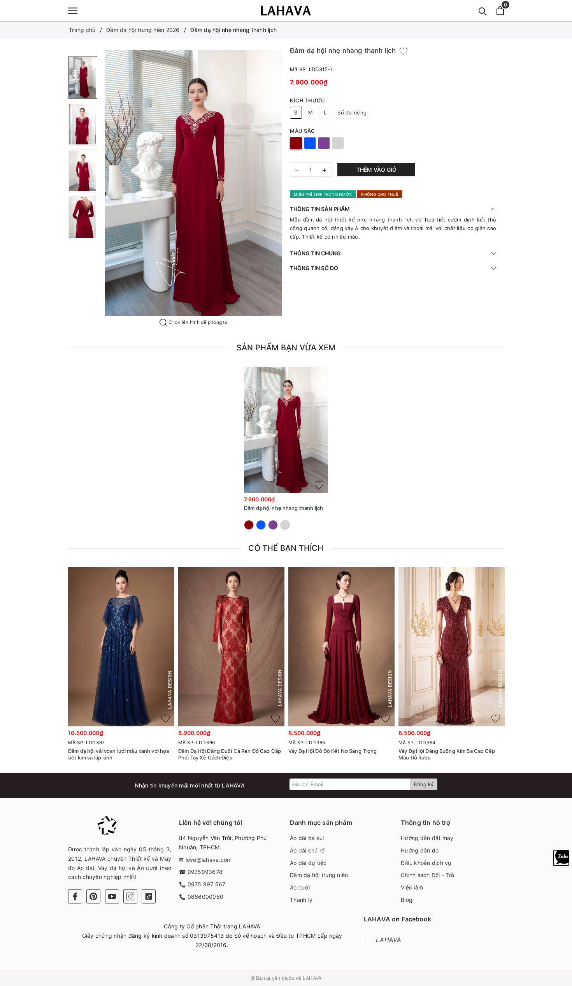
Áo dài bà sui (307, 838)
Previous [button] (47, 671)
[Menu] (72, 10)
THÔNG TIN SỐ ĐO (314, 268)
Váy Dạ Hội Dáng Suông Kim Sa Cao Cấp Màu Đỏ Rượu (446, 754)
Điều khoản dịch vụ (426, 862)
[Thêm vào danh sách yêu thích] (319, 485)
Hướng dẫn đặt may (427, 838)
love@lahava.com (209, 859)
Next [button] (525, 671)
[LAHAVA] (286, 10)
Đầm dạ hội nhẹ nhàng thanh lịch (283, 508)
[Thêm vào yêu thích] (403, 51)
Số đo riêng (352, 112)
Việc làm (412, 887)
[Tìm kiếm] (483, 11)
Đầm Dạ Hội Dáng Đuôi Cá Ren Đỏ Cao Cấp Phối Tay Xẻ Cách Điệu (229, 754)
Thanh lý (301, 899)
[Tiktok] (149, 896)
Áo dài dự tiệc (308, 862)
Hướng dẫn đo (420, 850)
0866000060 (206, 896)
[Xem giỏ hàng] (500, 10)
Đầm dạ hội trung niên (319, 875)
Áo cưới (300, 887)
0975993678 (205, 871)
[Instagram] (130, 896)
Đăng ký (423, 784)
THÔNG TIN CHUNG (315, 253)
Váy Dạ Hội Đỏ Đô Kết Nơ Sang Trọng (332, 751)
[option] (193, 183)
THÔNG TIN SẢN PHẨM (320, 209)
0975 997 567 (207, 884)
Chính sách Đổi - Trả (427, 875)
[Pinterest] (93, 896)
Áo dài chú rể (307, 850)
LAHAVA (389, 940)
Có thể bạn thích (285, 548)
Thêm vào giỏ (376, 169)
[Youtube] (112, 896)
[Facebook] (75, 896)
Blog (406, 899)
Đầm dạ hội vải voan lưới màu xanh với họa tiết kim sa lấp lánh (118, 754)
